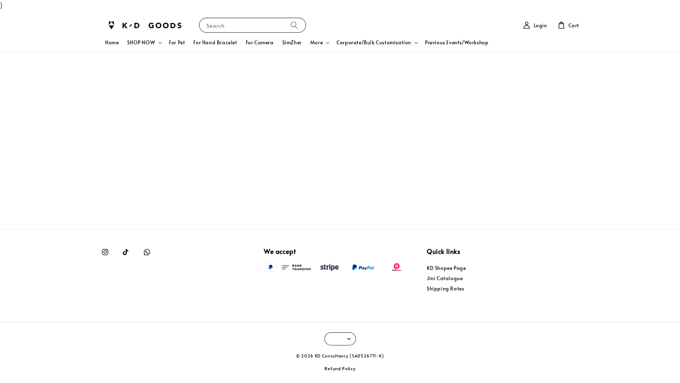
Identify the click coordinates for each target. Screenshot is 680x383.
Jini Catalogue (445, 278)
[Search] (294, 25)
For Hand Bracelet (215, 42)
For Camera (260, 42)
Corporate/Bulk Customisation (373, 42)
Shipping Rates (445, 288)
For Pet (177, 42)
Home (112, 42)
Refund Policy (339, 368)
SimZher (292, 42)
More (316, 42)
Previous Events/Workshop (456, 42)
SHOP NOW (141, 42)
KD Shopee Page (446, 268)
